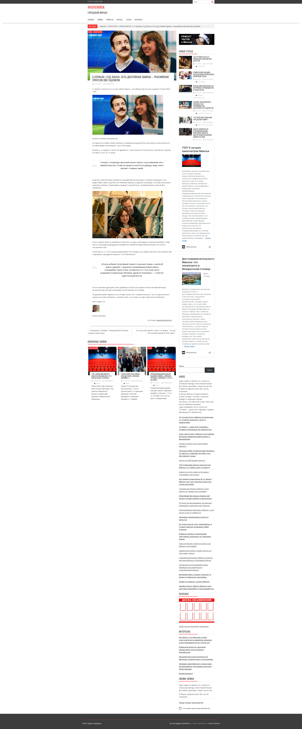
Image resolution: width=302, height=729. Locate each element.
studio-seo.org (184, 626)
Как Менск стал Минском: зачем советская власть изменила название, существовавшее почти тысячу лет (196, 404)
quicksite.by (204, 626)
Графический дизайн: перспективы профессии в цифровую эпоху (203, 74)
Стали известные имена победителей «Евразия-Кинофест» (130, 376)
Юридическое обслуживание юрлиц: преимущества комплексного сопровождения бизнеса (193, 567)
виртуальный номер (205, 125)
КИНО (90, 32)
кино (98, 383)
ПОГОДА (119, 19)
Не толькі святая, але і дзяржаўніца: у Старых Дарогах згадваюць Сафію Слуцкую (195, 527)
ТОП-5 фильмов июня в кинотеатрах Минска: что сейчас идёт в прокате (101, 376)
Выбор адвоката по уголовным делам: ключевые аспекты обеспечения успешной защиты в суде (202, 133)
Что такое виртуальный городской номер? (202, 118)
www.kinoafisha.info (164, 320)
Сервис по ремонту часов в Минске (194, 582)
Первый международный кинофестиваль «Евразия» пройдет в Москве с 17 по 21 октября (161, 377)
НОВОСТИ (109, 19)
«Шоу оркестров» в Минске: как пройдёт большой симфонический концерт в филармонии (196, 436)
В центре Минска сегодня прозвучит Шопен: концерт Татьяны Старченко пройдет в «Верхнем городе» (193, 396)
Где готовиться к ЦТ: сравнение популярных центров (202, 59)
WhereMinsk (109, 84)
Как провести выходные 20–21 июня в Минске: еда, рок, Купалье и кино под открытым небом (195, 481)
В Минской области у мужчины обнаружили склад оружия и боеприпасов (192, 649)
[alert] (196, 708)
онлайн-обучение (204, 113)
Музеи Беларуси (186, 673)
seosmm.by (195, 626)
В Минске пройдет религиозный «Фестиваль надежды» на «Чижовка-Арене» (195, 536)
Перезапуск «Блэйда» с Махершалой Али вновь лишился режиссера (108, 331)
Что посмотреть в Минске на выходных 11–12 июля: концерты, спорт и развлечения (196, 420)
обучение (201, 66)
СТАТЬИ (128, 19)
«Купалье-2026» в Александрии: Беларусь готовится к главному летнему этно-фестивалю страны (196, 453)
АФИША (100, 19)
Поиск (181, 366)
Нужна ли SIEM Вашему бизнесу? (192, 460)
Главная (91, 19)
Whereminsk (96, 7)
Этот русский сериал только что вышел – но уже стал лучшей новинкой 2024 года (156, 331)
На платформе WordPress (180, 723)
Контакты (138, 19)
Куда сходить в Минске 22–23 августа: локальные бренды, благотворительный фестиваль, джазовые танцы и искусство (195, 383)
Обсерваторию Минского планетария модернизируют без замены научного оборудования (195, 666)
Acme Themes (214, 723)
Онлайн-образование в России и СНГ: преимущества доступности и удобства (203, 105)
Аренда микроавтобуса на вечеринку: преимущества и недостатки (203, 88)
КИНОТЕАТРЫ (97, 32)
